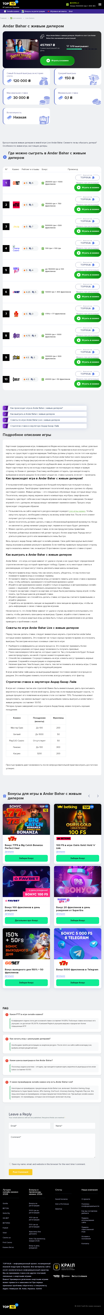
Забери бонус (26, 858)
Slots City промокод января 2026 (37, 1240)
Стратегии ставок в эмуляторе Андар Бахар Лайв (34, 426)
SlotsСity (6, 1213)
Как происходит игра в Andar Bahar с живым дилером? (36, 408)
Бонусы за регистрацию (35, 11)
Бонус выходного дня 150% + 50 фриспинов (24, 971)
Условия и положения (86, 1237)
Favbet (5, 1228)
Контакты (85, 1244)
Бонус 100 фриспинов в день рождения (22, 909)
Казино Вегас (8, 1247)
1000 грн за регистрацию (34, 1211)
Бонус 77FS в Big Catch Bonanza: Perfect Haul (24, 847)
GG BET (6, 1218)
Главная (3, 18)
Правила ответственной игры (88, 1229)
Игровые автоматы (58, 11)
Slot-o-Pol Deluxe (62, 1204)
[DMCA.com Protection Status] (95, 1276)
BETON (6, 1208)
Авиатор (58, 1209)
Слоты (58, 1189)
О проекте (86, 1199)
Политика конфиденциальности (90, 1205)
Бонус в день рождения (34, 1247)
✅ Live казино (16, 18)
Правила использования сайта (88, 1220)
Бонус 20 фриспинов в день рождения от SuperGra (73, 909)
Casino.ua (7, 1238)
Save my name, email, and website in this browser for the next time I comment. (48, 1164)
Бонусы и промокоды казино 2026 (35, 1192)
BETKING (6, 1223)
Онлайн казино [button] (13, 11)
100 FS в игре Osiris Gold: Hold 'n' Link (75, 847)
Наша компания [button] (90, 1189)
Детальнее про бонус (26, 920)
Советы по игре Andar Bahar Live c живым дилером (35, 420)
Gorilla (5, 1203)
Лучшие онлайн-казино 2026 (10, 1192)
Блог (71, 11)
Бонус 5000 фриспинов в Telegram (77, 969)
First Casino (7, 1242)
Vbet (5, 1233)
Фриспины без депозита (35, 1233)
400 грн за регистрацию (34, 1219)
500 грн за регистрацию (34, 1226)
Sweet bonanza (61, 1199)
